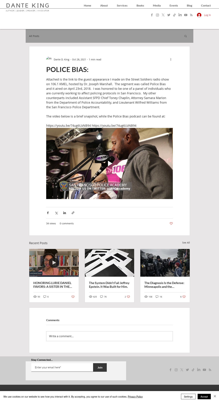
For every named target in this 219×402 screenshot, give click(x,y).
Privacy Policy (135, 396)
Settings (188, 396)
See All (186, 242)
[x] (182, 370)
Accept (204, 396)
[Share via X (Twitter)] (56, 212)
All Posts (34, 35)
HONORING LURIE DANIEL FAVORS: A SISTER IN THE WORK (52, 284)
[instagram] (176, 370)
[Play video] (109, 163)
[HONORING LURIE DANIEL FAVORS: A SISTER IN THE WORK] (54, 263)
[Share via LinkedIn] (64, 212)
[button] (104, 5)
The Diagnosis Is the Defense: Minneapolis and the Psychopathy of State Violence (164, 284)
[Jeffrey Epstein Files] (109, 263)
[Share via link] (73, 212)
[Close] (215, 396)
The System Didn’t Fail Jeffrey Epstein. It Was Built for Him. (109, 284)
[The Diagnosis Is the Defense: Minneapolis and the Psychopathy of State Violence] (165, 263)
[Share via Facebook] (47, 212)
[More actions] (171, 59)
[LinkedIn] (180, 15)
